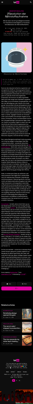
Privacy (25, 371)
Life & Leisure (17, 30)
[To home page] (16, 2)
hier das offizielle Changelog (12, 234)
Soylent (13, 208)
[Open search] (30, 2)
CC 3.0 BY (22, 274)
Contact (13, 371)
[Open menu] (2, 2)
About (7, 371)
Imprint (19, 371)
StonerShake (5, 204)
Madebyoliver (14, 272)
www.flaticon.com (6, 274)
